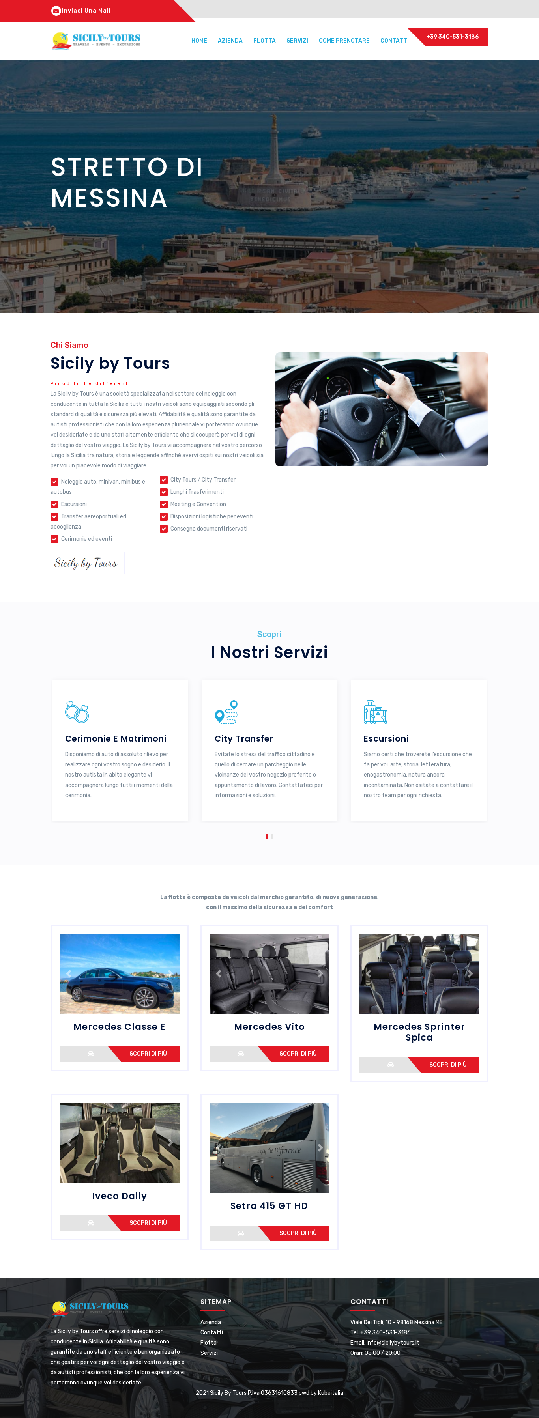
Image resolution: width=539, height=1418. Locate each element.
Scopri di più (148, 1053)
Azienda (230, 40)
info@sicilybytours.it (393, 1343)
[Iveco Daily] (91, 1222)
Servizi (297, 40)
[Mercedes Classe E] (91, 1053)
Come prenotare (344, 40)
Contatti (394, 40)
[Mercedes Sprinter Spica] (391, 1064)
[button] (267, 835)
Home (199, 40)
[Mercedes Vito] (241, 1053)
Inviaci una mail (86, 10)
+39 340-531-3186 (452, 37)
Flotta (264, 40)
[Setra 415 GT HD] (241, 1233)
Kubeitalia (330, 1393)
